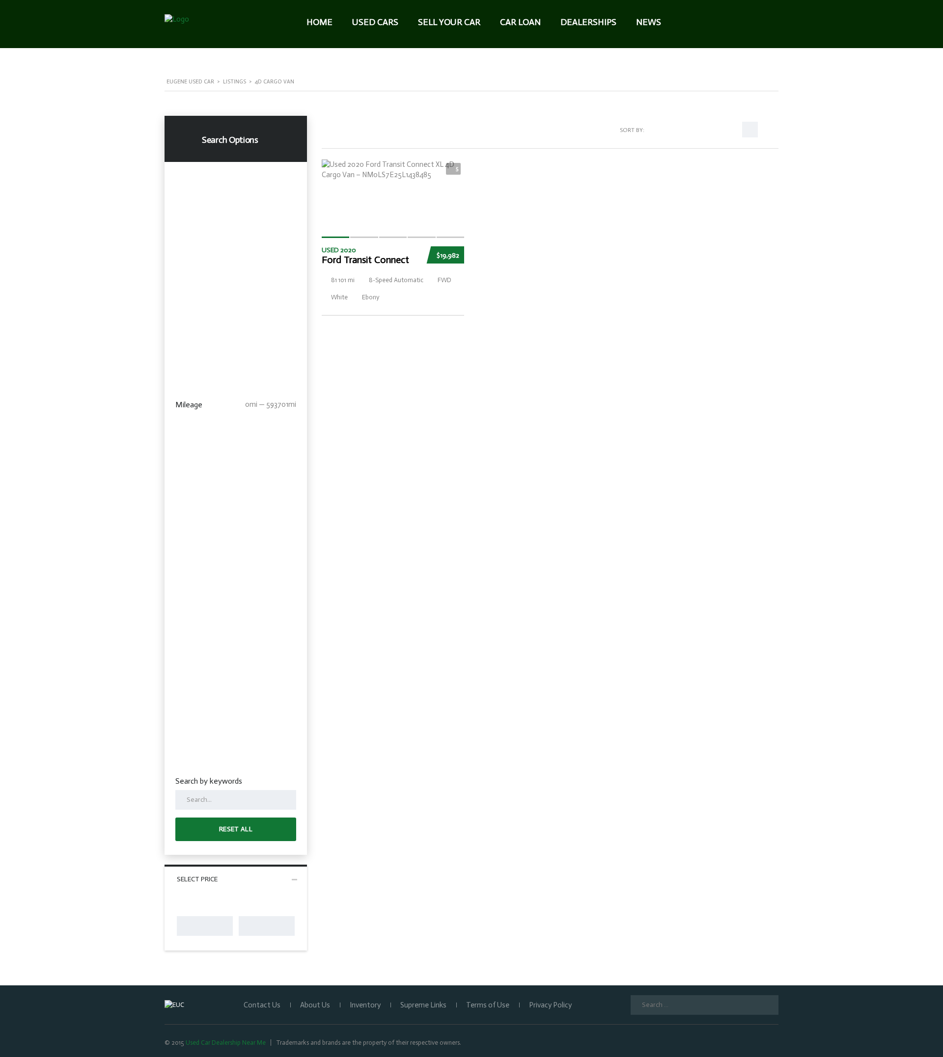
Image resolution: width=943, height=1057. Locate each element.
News (648, 22)
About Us (315, 1005)
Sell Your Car (449, 22)
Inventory (365, 1005)
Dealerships (588, 22)
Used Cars (375, 22)
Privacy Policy (550, 1005)
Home (319, 22)
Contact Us (262, 1005)
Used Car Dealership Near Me (226, 1042)
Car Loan (520, 22)
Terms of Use (487, 1005)
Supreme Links (423, 1005)
